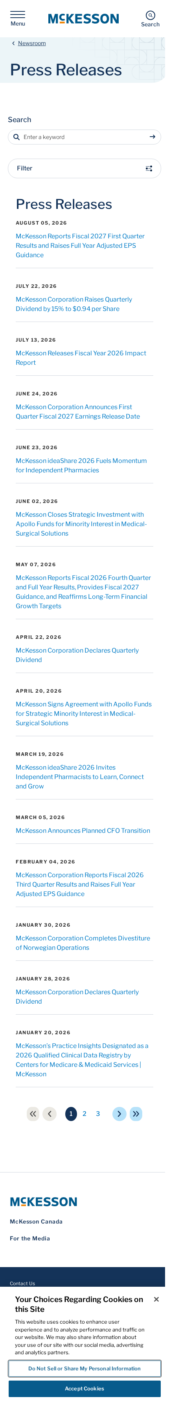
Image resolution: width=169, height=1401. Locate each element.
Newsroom (32, 43)
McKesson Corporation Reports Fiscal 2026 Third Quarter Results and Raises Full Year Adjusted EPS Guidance (80, 884)
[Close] (156, 1299)
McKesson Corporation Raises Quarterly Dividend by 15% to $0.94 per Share (74, 304)
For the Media (30, 1238)
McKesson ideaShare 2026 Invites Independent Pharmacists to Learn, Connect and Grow (80, 777)
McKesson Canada (36, 1221)
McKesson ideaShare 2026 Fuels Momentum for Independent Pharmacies (81, 465)
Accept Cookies (84, 1388)
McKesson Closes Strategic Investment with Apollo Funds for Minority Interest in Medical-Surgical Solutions (81, 524)
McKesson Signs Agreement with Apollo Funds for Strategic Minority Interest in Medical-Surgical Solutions (84, 713)
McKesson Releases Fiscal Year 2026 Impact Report (81, 357)
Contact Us (22, 1283)
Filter (24, 168)
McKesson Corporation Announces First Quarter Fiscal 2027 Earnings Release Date (78, 411)
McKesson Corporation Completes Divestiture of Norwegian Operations (83, 943)
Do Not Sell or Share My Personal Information (84, 1368)
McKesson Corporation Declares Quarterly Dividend (77, 655)
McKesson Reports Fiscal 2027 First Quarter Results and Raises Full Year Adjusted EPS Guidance (80, 245)
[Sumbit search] (154, 137)
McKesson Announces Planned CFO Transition (83, 830)
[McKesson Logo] (84, 1201)
